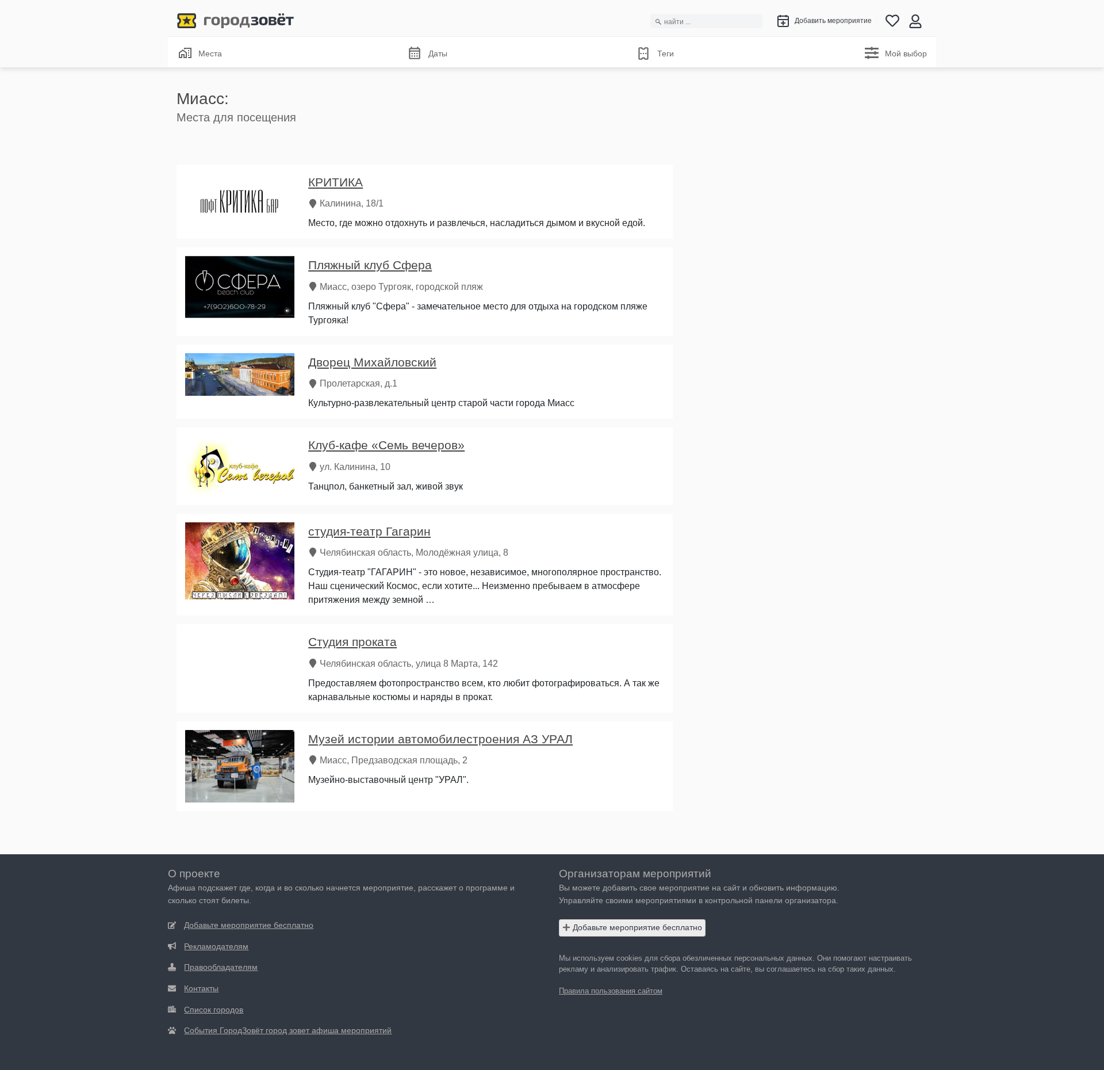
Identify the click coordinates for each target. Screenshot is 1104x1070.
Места (210, 53)
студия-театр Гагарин (369, 531)
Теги (665, 53)
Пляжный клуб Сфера (370, 265)
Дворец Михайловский (372, 362)
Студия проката (352, 641)
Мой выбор (906, 53)
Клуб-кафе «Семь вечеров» (386, 445)
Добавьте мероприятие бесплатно (636, 927)
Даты (437, 53)
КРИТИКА (335, 182)
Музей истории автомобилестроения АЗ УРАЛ (440, 739)
